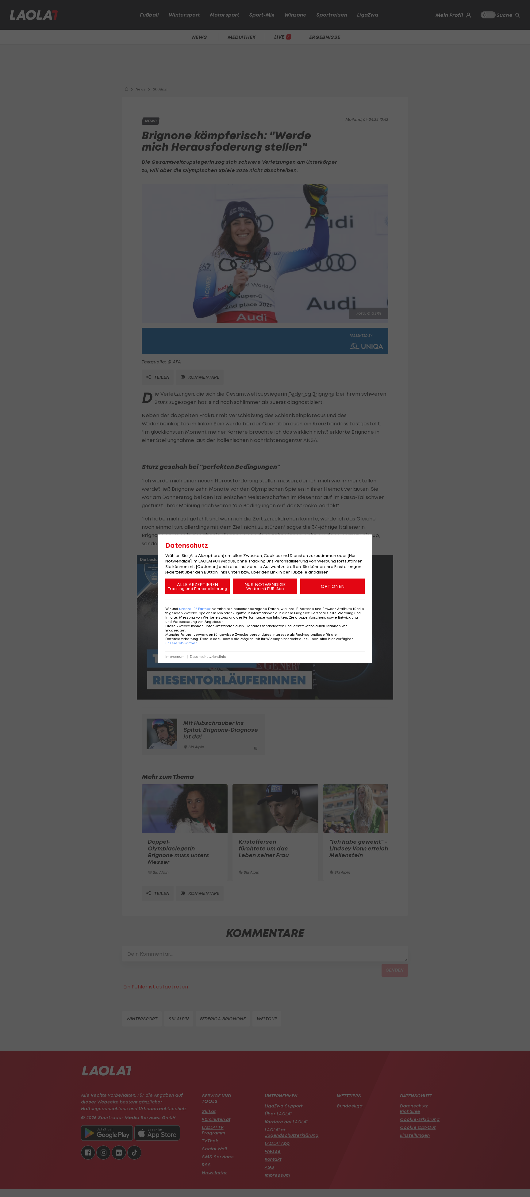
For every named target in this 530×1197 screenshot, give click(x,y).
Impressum (175, 656)
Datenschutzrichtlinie (208, 656)
